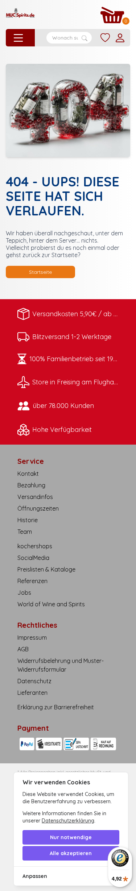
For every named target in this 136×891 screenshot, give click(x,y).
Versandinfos (35, 496)
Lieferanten (32, 692)
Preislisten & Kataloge (46, 569)
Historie (27, 520)
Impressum (32, 637)
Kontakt (28, 473)
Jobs (24, 592)
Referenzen (32, 581)
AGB (23, 649)
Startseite (40, 272)
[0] (112, 15)
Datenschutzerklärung (68, 820)
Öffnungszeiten (38, 508)
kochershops (34, 546)
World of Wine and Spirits (51, 604)
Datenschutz (34, 681)
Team (24, 531)
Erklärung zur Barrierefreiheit (55, 707)
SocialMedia (33, 557)
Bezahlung (31, 485)
